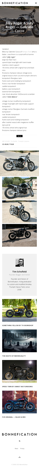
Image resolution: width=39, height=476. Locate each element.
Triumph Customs (27, 19)
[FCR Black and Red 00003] (19, 402)
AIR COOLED (10, 19)
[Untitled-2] (19, 340)
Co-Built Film (8, 144)
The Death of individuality (14, 356)
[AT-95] (19, 310)
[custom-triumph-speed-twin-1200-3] (19, 371)
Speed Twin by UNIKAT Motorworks (17, 386)
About (16, 448)
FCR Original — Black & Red (14, 417)
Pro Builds (18, 19)
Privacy (22, 448)
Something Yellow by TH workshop (17, 325)
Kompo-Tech (26, 52)
